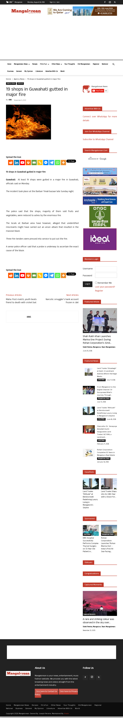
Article (86, 331)
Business (10, 71)
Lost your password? (105, 287)
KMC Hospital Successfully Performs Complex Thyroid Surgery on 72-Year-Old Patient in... (90, 545)
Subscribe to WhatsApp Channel (98, 140)
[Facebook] (105, 2)
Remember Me (105, 283)
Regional (96, 64)
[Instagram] (110, 2)
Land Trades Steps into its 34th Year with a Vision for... (109, 494)
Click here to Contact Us (46, 691)
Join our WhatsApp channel (97, 131)
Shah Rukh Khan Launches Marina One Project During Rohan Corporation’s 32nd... (97, 340)
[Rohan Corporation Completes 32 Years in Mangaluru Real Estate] (89, 453)
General (19, 71)
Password (87, 276)
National (105, 64)
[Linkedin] (16, 162)
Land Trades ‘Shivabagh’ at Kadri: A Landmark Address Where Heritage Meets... (107, 372)
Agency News (19, 79)
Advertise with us (92, 109)
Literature (39, 71)
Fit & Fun (43, 64)
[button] (113, 64)
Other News (56, 64)
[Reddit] (10, 162)
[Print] (28, 162)
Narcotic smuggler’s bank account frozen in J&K (62, 301)
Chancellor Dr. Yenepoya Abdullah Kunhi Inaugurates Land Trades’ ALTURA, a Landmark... (107, 432)
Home (9, 64)
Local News (101, 380)
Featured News (91, 361)
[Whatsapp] (57, 162)
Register (99, 291)
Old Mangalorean (84, 64)
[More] (63, 162)
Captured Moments (93, 585)
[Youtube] (22, 162)
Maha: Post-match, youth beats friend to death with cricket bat (21, 301)
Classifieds (101, 419)
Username (88, 269)
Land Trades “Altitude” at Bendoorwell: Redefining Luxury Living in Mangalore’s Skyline (107, 412)
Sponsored (90, 519)
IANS (10, 100)
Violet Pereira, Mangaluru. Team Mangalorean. (99, 347)
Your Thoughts (69, 64)
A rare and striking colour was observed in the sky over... (98, 621)
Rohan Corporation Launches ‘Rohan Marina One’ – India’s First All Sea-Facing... (108, 545)
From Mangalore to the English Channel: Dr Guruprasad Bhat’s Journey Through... (106, 391)
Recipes (34, 64)
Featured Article (92, 302)
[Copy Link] (40, 162)
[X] (114, 2)
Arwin (66, 713)
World (62, 71)
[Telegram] (51, 162)
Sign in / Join (55, 2)
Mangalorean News (21, 64)
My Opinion (28, 71)
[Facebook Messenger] (45, 162)
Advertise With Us (51, 71)
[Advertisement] (61, 38)
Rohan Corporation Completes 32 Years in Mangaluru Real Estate (106, 452)
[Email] (34, 162)
